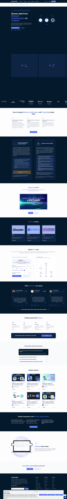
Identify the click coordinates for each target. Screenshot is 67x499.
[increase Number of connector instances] (30, 273)
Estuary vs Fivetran (38, 483)
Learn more (24, 329)
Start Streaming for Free (15, 27)
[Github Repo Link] (47, 1)
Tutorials (45, 482)
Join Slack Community (38, 329)
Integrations (16, 4)
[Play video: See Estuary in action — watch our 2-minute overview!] (33, 203)
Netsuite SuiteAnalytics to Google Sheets (47, 421)
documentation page (24, 176)
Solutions (25, 1)
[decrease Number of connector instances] (25, 273)
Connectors (32, 1)
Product (21, 1)
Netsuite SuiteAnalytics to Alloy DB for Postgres (47, 423)
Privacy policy (36, 491)
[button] (21, 1)
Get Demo (22, 27)
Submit (27, 488)
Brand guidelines (54, 488)
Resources (37, 1)
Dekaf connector (40, 149)
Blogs (45, 480)
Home (13, 4)
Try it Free (53, 1)
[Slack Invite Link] (45, 1)
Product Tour (37, 482)
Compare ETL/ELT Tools (47, 488)
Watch (47, 329)
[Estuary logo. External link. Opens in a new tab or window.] (6, 492)
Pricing (29, 1)
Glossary (45, 483)
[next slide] (48, 309)
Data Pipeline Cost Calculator (39, 488)
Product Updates (46, 481)
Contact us (46, 335)
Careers (53, 480)
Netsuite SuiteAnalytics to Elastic (31, 421)
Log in (49, 1)
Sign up (13, 329)
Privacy (53, 482)
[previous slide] (18, 309)
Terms (52, 483)
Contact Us (53, 481)
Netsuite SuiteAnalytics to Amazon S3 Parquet (18, 421)
